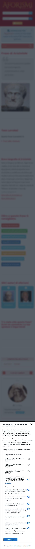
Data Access (17, 545)
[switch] (28, 459)
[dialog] (17, 485)
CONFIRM (10, 539)
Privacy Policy (27, 545)
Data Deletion (8, 545)
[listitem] (17, 455)
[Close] (31, 424)
